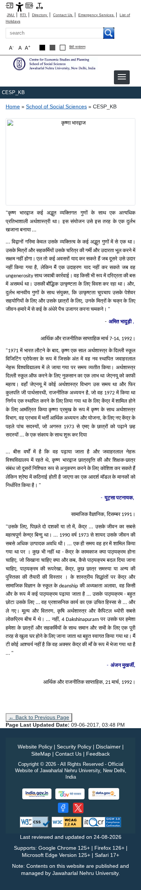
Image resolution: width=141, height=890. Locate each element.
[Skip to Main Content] (9, 5)
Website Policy (35, 747)
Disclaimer (108, 747)
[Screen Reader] (29, 5)
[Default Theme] (62, 47)
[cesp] (54, 63)
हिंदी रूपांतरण (77, 47)
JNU (11, 15)
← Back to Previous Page (39, 717)
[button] (122, 76)
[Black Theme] (42, 47)
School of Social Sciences (56, 106)
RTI (23, 15)
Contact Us (63, 15)
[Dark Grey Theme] (52, 47)
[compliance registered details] (102, 822)
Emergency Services (96, 15)
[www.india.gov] (37, 793)
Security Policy (74, 747)
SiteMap (41, 754)
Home (13, 106)
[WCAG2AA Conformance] (67, 822)
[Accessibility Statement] (19, 6)
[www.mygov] (70, 793)
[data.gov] (103, 794)
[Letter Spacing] (39, 5)
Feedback (98, 754)
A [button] (27, 47)
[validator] (35, 822)
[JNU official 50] (78, 808)
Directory (40, 15)
